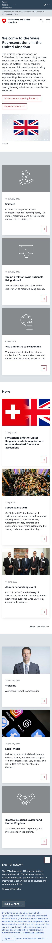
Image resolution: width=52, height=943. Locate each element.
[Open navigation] (48, 20)
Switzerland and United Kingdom (19, 20)
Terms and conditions (34, 932)
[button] (47, 860)
